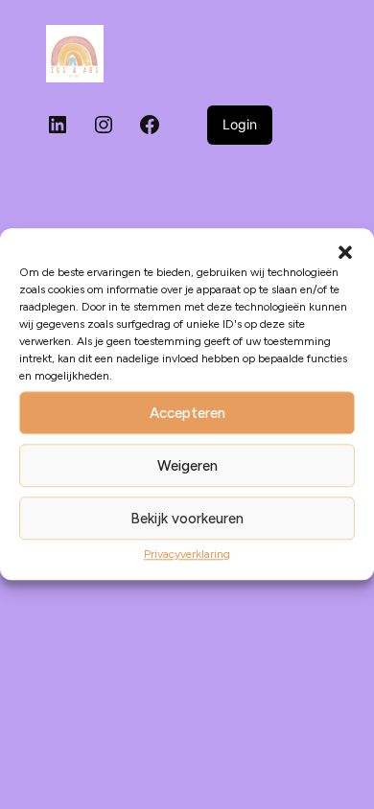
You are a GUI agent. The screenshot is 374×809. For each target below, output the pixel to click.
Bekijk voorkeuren (187, 518)
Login (239, 124)
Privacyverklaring (187, 554)
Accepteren (187, 413)
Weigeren (187, 465)
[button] (345, 252)
